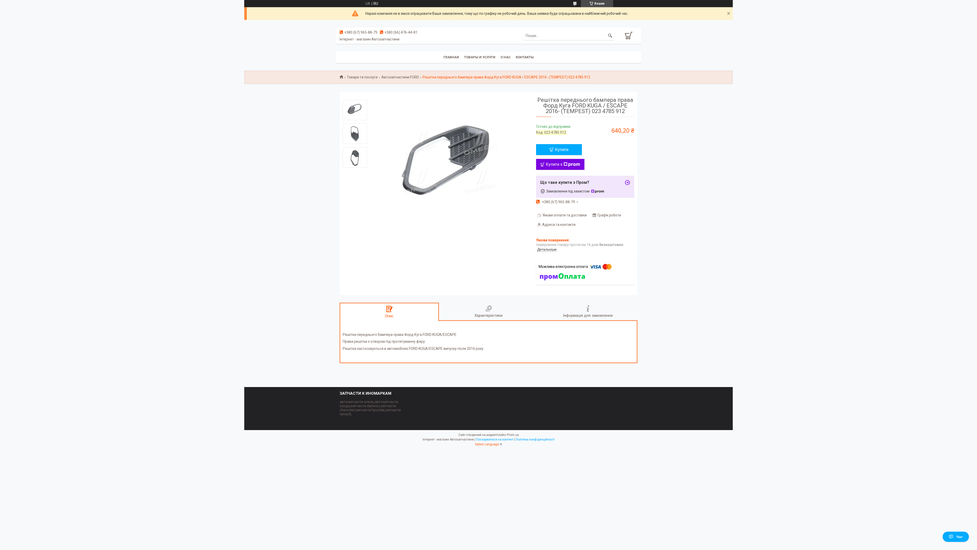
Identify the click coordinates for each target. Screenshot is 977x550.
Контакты (525, 57)
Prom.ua (513, 435)
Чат (959, 537)
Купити (561, 149)
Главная (451, 57)
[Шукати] (610, 36)
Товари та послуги (362, 77)
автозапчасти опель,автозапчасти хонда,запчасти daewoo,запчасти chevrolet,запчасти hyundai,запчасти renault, (370, 408)
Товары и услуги (479, 57)
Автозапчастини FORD (400, 77)
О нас (505, 57)
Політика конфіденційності (535, 439)
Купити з (554, 164)
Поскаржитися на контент (494, 439)
